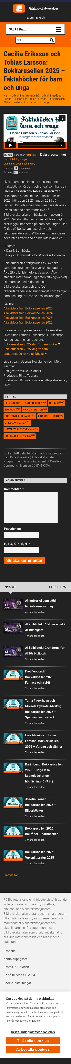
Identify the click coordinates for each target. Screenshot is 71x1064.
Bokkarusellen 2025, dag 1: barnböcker (30, 344)
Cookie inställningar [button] (17, 983)
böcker (56, 402)
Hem (6, 95)
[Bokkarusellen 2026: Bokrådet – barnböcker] (13, 831)
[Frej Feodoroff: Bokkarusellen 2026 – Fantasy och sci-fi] (13, 675)
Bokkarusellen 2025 (20, 435)
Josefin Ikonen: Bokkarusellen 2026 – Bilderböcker (40, 804)
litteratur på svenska (21, 429)
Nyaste (10, 587)
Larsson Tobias (50, 416)
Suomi (30, 17)
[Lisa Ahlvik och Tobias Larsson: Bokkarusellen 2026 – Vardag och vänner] (13, 738)
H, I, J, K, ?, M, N (17, 544)
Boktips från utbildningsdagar (44, 95)
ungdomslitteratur (20, 416)
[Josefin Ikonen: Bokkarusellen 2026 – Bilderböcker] (13, 802)
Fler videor (11, 875)
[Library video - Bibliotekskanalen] (19, 8)
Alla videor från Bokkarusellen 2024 (28, 313)
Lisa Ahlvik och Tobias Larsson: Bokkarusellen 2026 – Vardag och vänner (43, 740)
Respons (9, 951)
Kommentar (14, 489)
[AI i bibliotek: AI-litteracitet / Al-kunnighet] (13, 627)
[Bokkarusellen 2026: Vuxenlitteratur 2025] (13, 855)
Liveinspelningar (25, 163)
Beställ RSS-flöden (16, 967)
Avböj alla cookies (33, 1049)
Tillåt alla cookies (33, 1041)
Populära (57, 587)
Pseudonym (12, 529)
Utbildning (18, 95)
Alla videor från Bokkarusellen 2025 (28, 308)
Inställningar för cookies (33, 1032)
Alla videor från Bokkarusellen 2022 (28, 322)
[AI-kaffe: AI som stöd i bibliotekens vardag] (13, 604)
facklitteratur (35, 409)
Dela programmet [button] (53, 154)
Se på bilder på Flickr (18, 975)
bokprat (12, 409)
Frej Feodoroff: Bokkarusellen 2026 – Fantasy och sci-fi (40, 677)
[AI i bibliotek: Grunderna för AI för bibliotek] (13, 651)
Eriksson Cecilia (17, 422)
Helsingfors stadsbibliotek (25, 402)
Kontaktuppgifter (15, 959)
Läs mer (36, 1020)
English (40, 17)
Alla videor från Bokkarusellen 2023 (28, 318)
